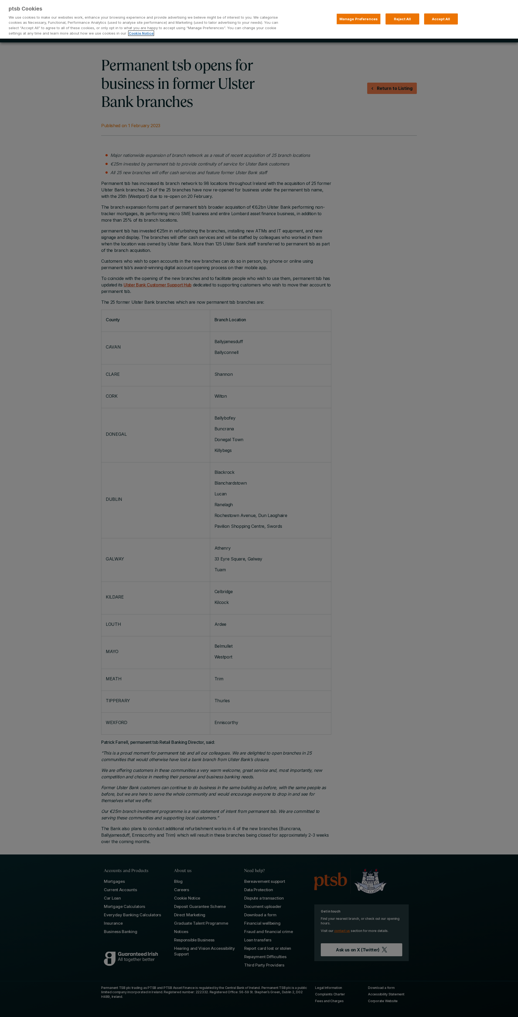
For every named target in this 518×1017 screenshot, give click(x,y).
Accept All (441, 18)
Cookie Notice (141, 33)
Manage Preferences (358, 18)
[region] (259, 19)
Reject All (402, 18)
